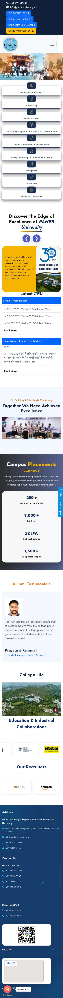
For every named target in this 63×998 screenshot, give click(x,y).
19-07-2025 (13, 319)
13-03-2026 (13, 349)
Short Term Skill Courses (21, 24)
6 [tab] (38, 75)
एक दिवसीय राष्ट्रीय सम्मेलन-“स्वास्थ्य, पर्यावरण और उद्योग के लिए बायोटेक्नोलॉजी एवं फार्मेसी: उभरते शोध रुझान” (30, 353)
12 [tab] (57, 665)
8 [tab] (48, 75)
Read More (45, 305)
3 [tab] (25, 75)
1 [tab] (16, 75)
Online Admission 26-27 (21, 30)
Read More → (12, 330)
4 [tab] (29, 75)
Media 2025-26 (29, 319)
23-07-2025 (13, 305)
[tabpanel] (31, 66)
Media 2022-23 (29, 305)
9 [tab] (43, 665)
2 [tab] (20, 75)
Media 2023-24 (29, 312)
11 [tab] (52, 665)
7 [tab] (43, 75)
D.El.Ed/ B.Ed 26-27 (18, 13)
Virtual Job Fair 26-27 (19, 19)
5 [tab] (34, 75)
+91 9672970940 (18, 3)
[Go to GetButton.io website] (7, 995)
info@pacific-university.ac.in (24, 7)
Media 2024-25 (29, 326)
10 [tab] (48, 665)
